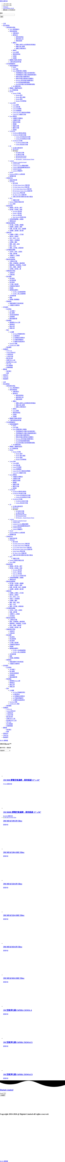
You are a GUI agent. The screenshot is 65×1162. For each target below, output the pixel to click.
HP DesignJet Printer (21, 157)
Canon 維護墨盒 (17, 110)
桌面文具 (8, 232)
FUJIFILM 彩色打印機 (22, 142)
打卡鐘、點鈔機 (14, 284)
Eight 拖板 (15, 69)
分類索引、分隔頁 (15, 255)
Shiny (11, 198)
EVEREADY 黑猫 (14, 345)
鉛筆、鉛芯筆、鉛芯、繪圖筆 (18, 228)
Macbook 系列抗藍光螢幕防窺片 (25, 80)
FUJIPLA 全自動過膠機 (19, 291)
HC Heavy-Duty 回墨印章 (19, 194)
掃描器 (14, 124)
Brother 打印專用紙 (21, 101)
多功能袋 (12, 257)
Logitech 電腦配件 (18, 170)
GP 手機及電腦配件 (18, 339)
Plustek (11, 172)
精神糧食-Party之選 (15, 322)
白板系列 (12, 272)
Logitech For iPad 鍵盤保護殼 (20, 165)
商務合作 (5, 375)
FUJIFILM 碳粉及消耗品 (19, 133)
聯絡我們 (5, 378)
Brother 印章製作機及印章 (17, 202)
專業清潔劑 (19, 40)
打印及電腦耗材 (10, 63)
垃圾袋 (14, 56)
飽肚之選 (12, 326)
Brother (11, 91)
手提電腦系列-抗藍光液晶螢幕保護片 (26, 74)
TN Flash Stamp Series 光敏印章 (21, 185)
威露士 (14, 42)
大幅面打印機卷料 (15, 305)
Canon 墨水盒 (16, 106)
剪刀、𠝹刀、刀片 (15, 238)
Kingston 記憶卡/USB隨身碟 (17, 174)
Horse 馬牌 (12, 203)
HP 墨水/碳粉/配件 (18, 148)
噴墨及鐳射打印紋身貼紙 (16, 303)
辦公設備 (8, 276)
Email (1, 1093)
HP (10, 146)
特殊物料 (8, 301)
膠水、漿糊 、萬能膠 (15, 267)
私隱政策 (45, 1098)
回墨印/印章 (16, 200)
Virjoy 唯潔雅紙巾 (14, 29)
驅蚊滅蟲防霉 (13, 318)
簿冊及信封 (13, 221)
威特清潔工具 (19, 39)
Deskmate (12, 181)
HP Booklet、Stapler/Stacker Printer (25, 159)
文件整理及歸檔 (10, 249)
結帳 (7, 373)
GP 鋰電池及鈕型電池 (19, 341)
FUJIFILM (12, 131)
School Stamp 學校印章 (19, 192)
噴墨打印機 (16, 126)
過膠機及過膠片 (14, 290)
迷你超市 (5, 307)
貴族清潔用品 (16, 54)
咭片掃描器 (9, 365)
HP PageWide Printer (21, 156)
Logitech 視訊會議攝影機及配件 (21, 167)
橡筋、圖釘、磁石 (15, 244)
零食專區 (8, 320)
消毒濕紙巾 (16, 33)
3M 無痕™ (12, 311)
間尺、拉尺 (13, 246)
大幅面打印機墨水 (18, 118)
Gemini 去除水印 (10, 352)
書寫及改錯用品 (10, 223)
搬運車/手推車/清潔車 (16, 60)
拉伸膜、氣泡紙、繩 (15, 269)
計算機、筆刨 (13, 242)
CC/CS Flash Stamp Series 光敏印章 (22, 189)
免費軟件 (5, 349)
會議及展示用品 (10, 270)
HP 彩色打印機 (20, 152)
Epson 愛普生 (13, 116)
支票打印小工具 (10, 360)
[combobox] (7, 15)
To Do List (9, 350)
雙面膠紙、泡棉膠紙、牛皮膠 (18, 265)
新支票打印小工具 (11, 362)
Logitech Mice (16, 163)
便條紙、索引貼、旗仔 (16, 207)
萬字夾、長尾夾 (14, 236)
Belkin (14, 67)
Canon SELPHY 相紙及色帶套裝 (21, 112)
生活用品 (8, 309)
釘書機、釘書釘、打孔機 (16, 234)
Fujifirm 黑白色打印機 (22, 144)
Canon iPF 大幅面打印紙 (19, 114)
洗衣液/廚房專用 (14, 314)
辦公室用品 (6, 25)
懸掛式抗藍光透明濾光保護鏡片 (25, 78)
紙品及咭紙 (9, 205)
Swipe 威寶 (16, 52)
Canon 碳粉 (16, 105)
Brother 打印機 (17, 93)
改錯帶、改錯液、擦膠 (16, 226)
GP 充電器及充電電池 (19, 337)
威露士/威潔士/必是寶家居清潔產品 (26, 44)
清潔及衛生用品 (10, 27)
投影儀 (14, 129)
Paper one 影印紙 (17, 215)
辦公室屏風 (13, 280)
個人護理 (12, 313)
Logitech (12, 161)
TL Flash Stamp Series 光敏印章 (21, 187)
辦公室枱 (12, 278)
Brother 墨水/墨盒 (20, 97)
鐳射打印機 (16, 127)
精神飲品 (12, 324)
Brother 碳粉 (19, 99)
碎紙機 (11, 288)
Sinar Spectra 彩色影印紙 (19, 217)
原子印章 (15, 183)
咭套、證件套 (13, 253)
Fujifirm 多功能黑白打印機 (23, 138)
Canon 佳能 (13, 103)
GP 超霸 (12, 332)
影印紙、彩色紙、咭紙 (16, 209)
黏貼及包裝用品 (10, 259)
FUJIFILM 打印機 (17, 140)
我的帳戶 (8, 371)
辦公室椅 (12, 282)
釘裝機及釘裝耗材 (15, 286)
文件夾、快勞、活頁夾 (16, 251)
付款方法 (5, 377)
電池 (7, 330)
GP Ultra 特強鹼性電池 (19, 334)
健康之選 (12, 328)
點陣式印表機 (16, 122)
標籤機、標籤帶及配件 (16, 88)
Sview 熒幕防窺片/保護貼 (20, 71)
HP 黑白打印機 (20, 154)
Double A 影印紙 (17, 213)
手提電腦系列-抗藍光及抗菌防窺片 (25, 72)
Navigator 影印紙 (17, 211)
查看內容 (9, 784)
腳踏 (11, 297)
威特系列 (15, 35)
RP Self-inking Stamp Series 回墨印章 (22, 191)
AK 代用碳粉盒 (14, 90)
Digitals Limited (6, 1090)
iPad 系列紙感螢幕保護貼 (23, 82)
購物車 (5, 369)
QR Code (8, 363)
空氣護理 (12, 316)
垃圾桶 (14, 58)
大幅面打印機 (16, 120)
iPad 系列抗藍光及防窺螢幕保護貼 (25, 84)
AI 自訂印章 (9, 356)
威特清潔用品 (19, 37)
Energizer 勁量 (13, 343)
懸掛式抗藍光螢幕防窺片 (23, 76)
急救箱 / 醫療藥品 (14, 299)
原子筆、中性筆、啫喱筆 (16, 225)
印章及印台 (9, 178)
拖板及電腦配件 (14, 65)
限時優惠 (8, 347)
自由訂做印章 (13, 180)
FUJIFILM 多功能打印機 (19, 135)
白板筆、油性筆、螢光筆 (16, 230)
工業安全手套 (13, 261)
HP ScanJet (15, 149)
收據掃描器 (9, 367)
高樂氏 (14, 50)
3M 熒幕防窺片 (17, 86)
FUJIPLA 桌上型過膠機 (19, 293)
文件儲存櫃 (13, 295)
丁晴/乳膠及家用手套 (15, 61)
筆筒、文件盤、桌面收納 (16, 247)
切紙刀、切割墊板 (15, 240)
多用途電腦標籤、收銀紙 (16, 219)
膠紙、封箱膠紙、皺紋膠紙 (17, 263)
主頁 (4, 23)
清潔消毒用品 (13, 31)
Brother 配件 (19, 95)
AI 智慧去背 (9, 354)
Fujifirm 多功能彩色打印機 (23, 137)
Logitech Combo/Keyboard (19, 162)
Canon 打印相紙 (17, 108)
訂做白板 (12, 274)
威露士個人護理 (20, 46)
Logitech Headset (17, 169)
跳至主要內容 (4, 1)
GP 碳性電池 (16, 335)
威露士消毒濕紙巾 (21, 48)
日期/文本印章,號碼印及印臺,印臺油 (23, 196)
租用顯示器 (13, 176)
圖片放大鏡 (9, 358)
